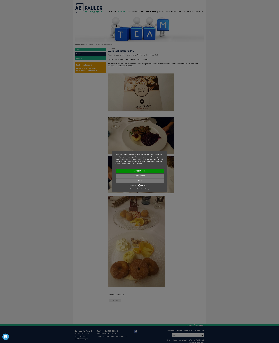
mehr (140, 180)
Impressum (133, 188)
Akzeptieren (140, 171)
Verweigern (140, 176)
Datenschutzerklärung (143, 188)
